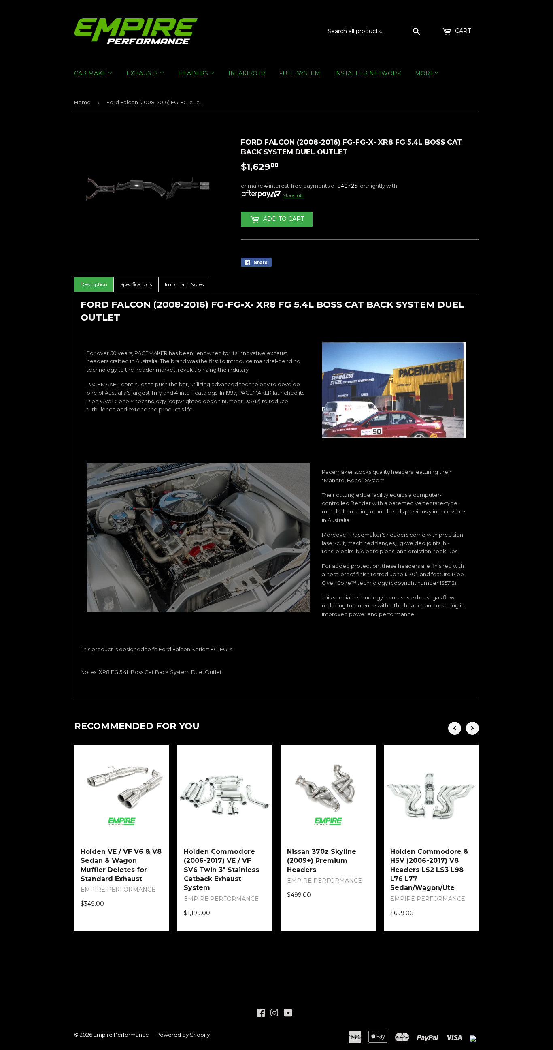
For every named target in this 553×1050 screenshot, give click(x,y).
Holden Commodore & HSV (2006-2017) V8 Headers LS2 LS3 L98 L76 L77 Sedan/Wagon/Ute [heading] (429, 870)
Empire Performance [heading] (118, 889)
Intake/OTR (246, 73)
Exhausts (143, 73)
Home (82, 102)
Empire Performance (121, 1034)
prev (454, 728)
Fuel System (299, 73)
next (472, 728)
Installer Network (367, 73)
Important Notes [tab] (184, 284)
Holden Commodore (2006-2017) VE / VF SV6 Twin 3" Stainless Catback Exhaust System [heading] (221, 870)
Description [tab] (94, 284)
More (424, 73)
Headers (194, 73)
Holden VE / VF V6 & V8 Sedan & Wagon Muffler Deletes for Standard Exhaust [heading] (121, 865)
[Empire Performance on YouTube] (288, 1014)
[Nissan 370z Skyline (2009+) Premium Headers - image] (328, 792)
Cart (462, 30)
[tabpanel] (276, 494)
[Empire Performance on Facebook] (261, 1014)
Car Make (91, 73)
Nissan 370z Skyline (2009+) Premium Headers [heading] (321, 861)
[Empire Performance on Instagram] (274, 1014)
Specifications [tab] (136, 284)
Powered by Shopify (183, 1034)
